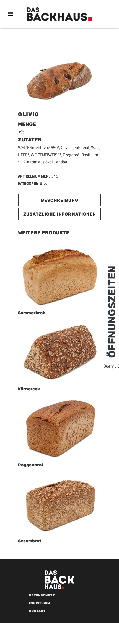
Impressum (39, 603)
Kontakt (37, 611)
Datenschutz (42, 595)
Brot (43, 183)
